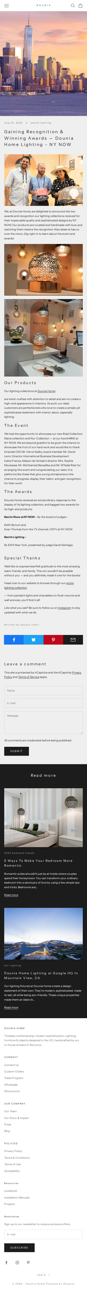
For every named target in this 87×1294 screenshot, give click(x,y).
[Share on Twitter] (33, 639)
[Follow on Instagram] (17, 1262)
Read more (11, 895)
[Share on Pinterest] (53, 639)
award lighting (40, 122)
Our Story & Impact (16, 1118)
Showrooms (12, 1091)
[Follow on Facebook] (6, 1262)
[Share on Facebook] (14, 639)
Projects (9, 1204)
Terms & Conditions (17, 1157)
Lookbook (10, 1190)
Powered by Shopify (60, 1283)
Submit (16, 751)
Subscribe (19, 1247)
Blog (7, 1131)
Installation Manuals (17, 1197)
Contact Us (11, 1065)
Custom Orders (14, 1071)
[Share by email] (73, 639)
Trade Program (13, 1078)
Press (7, 1124)
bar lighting (12, 965)
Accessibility (12, 1171)
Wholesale (11, 1084)
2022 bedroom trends (19, 853)
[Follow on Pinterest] (28, 1262)
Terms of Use (12, 1164)
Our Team (10, 1111)
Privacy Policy (13, 1151)
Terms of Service (28, 677)
